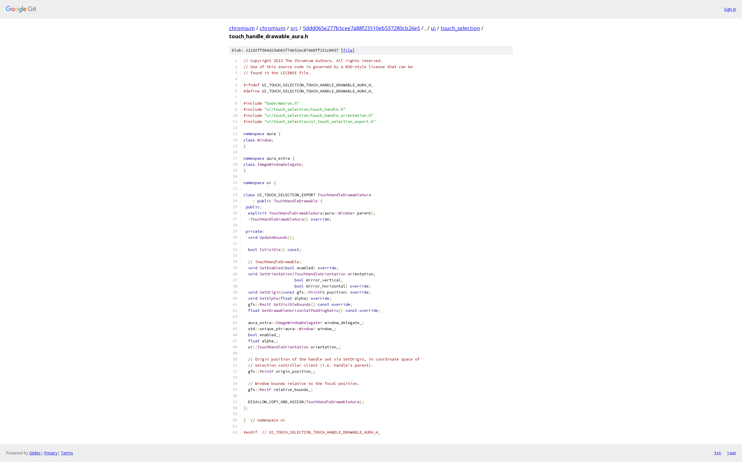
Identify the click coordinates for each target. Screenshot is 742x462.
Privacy (50, 453)
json (731, 452)
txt (717, 452)
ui (433, 28)
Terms (67, 453)
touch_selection (460, 28)
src (294, 28)
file (347, 50)
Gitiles (35, 453)
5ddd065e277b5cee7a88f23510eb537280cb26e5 (361, 28)
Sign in (730, 9)
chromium (242, 28)
